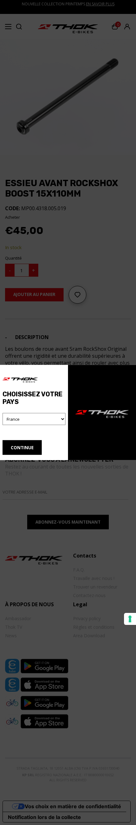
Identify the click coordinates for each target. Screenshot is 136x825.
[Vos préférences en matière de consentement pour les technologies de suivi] (130, 619)
